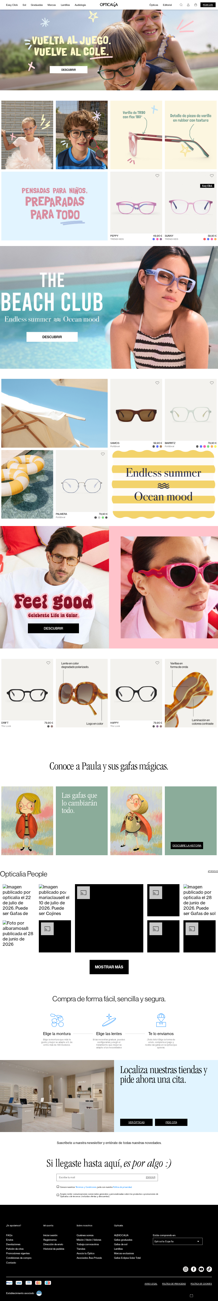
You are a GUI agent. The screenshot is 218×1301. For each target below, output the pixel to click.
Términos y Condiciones (86, 1187)
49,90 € (157, 235)
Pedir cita (208, 5)
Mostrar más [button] (109, 967)
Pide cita (171, 1122)
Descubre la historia (187, 845)
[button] (19, 900)
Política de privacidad (122, 1187)
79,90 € (212, 443)
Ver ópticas (136, 1122)
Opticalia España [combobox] (164, 1241)
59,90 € (212, 235)
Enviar (150, 1177)
